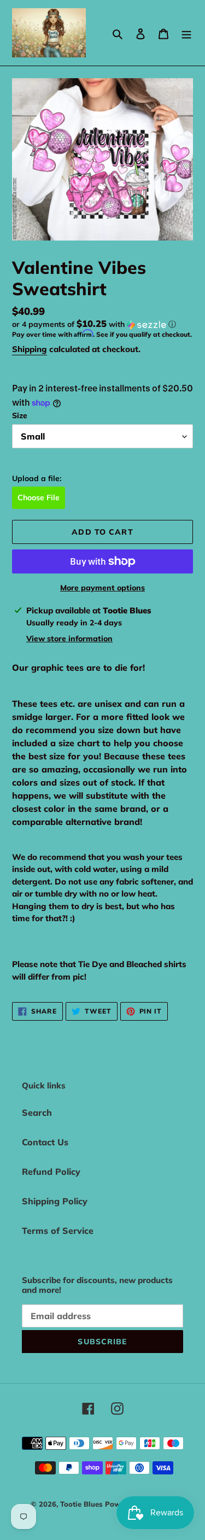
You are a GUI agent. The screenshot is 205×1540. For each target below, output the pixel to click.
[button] (94, 324)
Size (19, 415)
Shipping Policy (54, 1201)
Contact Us (45, 1142)
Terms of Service (57, 1230)
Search (37, 1112)
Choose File (38, 497)
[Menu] (186, 33)
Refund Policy (51, 1171)
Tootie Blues (82, 1504)
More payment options (102, 588)
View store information (69, 638)
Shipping (29, 349)
